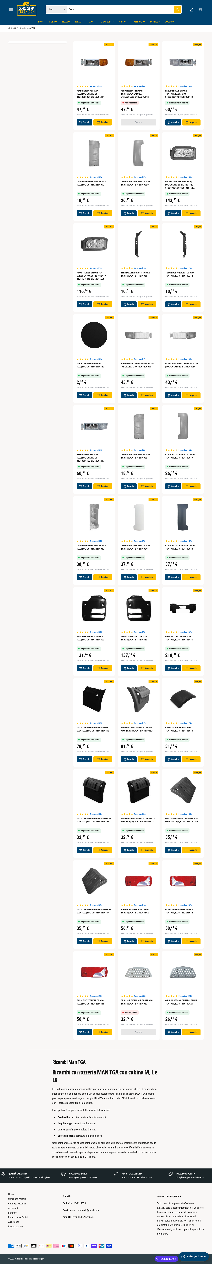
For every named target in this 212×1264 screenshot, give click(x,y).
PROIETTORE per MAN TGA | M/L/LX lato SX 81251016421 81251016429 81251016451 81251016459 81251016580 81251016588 (179, 184)
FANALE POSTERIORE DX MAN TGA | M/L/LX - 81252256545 (90, 1002)
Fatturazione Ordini (18, 1217)
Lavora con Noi (15, 1226)
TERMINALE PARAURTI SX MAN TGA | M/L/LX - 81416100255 (135, 274)
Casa (13, 28)
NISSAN (122, 21)
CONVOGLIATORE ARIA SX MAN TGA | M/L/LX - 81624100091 (135, 456)
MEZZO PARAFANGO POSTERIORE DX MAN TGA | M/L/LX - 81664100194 (94, 911)
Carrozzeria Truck (21, 1259)
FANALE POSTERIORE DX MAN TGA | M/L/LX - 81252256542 (135, 911)
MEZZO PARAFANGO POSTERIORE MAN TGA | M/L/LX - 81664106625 (137, 729)
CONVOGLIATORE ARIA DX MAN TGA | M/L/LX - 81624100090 (135, 183)
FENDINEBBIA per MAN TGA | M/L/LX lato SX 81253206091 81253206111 (90, 93)
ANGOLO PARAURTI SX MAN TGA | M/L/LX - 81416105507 (90, 638)
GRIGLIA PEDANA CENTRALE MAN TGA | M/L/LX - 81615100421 (181, 1002)
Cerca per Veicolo (17, 1198)
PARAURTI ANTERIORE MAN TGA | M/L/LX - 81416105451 (179, 638)
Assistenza (13, 1221)
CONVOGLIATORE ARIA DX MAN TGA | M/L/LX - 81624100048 (180, 547)
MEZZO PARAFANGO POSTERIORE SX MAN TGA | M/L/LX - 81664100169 (182, 820)
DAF (40, 21)
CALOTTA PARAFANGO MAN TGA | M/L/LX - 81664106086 (179, 729)
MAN (91, 21)
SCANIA (154, 21)
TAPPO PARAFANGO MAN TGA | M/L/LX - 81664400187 (90, 365)
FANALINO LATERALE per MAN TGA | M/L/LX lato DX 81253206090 (137, 365)
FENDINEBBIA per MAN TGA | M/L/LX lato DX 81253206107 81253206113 (90, 457)
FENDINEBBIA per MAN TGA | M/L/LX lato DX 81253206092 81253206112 (135, 93)
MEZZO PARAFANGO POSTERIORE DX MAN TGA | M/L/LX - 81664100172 (138, 820)
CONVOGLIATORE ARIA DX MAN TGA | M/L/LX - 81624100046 (135, 547)
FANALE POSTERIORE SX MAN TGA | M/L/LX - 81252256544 (179, 911)
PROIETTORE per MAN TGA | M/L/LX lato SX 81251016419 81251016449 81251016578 (91, 275)
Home (11, 1194)
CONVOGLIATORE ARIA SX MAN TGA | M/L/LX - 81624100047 (91, 547)
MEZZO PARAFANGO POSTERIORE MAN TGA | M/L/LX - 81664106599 (93, 729)
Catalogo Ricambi (17, 1203)
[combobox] (125, 9)
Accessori (13, 1208)
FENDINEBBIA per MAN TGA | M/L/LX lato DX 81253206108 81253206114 (179, 93)
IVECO (78, 21)
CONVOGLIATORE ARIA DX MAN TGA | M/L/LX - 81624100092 (91, 183)
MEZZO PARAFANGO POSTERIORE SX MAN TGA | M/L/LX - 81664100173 (94, 820)
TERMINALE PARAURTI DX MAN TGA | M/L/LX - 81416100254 (179, 274)
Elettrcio (12, 1212)
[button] (11, 9)
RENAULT (138, 21)
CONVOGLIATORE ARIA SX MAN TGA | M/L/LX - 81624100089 (180, 456)
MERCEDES (106, 21)
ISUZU (65, 21)
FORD (52, 21)
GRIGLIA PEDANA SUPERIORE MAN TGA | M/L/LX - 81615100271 (137, 1002)
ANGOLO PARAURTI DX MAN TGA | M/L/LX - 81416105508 (135, 638)
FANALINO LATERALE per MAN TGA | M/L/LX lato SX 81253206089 (181, 365)
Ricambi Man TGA (26, 28)
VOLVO (168, 21)
